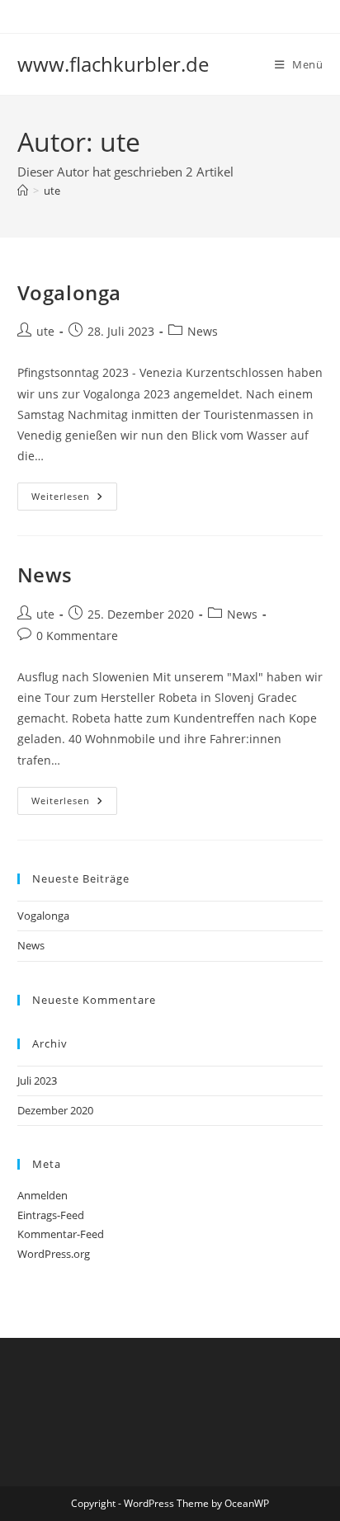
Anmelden (42, 1195)
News (202, 331)
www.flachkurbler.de (113, 64)
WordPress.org (53, 1253)
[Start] (22, 190)
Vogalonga (69, 292)
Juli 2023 (37, 1080)
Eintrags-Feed (50, 1215)
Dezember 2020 (55, 1110)
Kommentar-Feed (60, 1234)
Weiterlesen (74, 496)
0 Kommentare (77, 635)
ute (52, 190)
